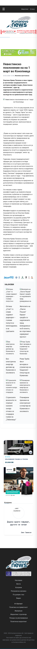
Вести (18, 584)
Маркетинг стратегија (18, 614)
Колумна (8, 503)
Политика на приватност (18, 607)
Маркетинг (24, 9)
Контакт (18, 604)
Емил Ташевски (26, 532)
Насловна (18, 580)
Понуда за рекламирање (18, 618)
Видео (18, 598)
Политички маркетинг (18, 621)
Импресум (18, 611)
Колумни (18, 587)
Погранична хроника (18, 591)
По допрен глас (18, 595)
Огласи (32, 9)
